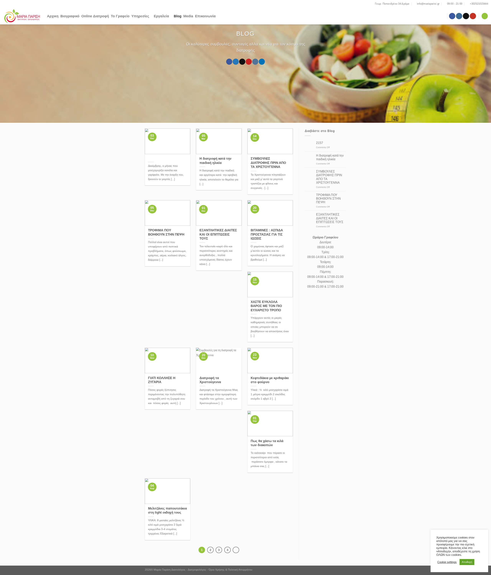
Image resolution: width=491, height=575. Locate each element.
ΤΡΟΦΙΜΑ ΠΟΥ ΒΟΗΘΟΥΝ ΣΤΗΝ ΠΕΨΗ (166, 232)
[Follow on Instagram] (459, 16)
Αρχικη (52, 16)
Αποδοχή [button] (467, 562)
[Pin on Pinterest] (249, 62)
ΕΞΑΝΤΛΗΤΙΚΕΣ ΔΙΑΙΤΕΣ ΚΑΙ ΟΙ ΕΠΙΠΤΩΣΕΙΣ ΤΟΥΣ (218, 234)
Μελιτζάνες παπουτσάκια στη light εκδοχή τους (167, 510)
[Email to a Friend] (242, 62)
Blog (177, 16)
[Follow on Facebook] (452, 16)
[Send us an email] (466, 16)
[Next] (236, 550)
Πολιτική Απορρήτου (240, 569)
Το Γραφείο (120, 16)
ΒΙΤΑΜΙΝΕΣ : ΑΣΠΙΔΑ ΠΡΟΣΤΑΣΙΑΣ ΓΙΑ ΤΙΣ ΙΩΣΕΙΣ (267, 234)
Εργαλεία (161, 16)
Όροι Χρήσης (217, 569)
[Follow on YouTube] (473, 16)
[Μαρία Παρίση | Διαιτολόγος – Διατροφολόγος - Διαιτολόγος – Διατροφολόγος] (22, 16)
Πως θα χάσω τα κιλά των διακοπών (267, 443)
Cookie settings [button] (447, 562)
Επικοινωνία (205, 16)
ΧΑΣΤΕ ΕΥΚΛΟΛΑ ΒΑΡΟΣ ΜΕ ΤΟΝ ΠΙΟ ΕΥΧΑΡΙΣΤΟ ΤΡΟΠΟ (266, 306)
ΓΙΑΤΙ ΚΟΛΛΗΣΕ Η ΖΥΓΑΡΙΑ (161, 380)
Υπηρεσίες (140, 16)
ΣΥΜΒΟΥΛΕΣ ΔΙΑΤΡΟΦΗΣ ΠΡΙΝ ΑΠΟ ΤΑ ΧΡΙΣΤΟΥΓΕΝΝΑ (268, 163)
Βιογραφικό (69, 16)
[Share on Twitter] (236, 62)
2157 (319, 142)
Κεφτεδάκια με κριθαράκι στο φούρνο (270, 380)
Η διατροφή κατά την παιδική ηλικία (215, 161)
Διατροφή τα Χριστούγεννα (210, 380)
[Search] (485, 16)
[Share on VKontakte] (255, 62)
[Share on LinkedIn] (262, 62)
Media (188, 16)
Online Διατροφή (95, 16)
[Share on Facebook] (229, 62)
